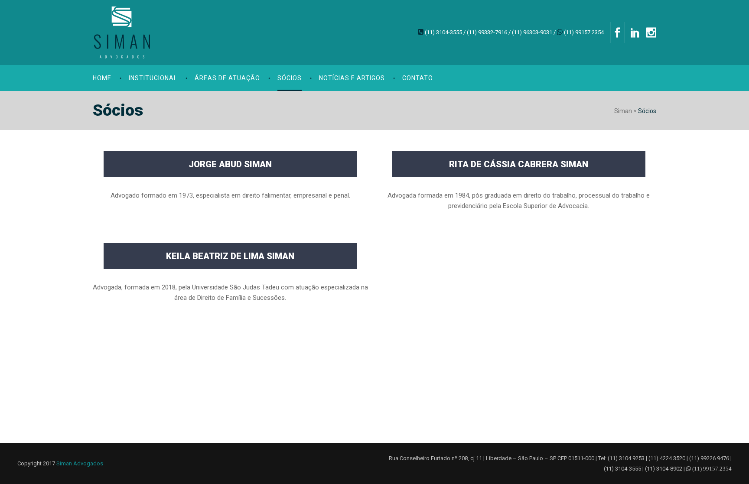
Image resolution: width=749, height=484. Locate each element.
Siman (623, 111)
